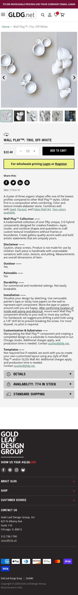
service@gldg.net (9, 541)
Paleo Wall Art (42, 209)
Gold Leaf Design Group (11, 578)
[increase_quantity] (34, 151)
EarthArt (29, 578)
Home (5, 26)
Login (47, 164)
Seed (13, 209)
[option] (39, 70)
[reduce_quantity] (20, 151)
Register (61, 164)
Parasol (21, 209)
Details (19, 374)
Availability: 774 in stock (34, 384)
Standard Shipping (28, 394)
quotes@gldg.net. (59, 343)
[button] (42, 15)
